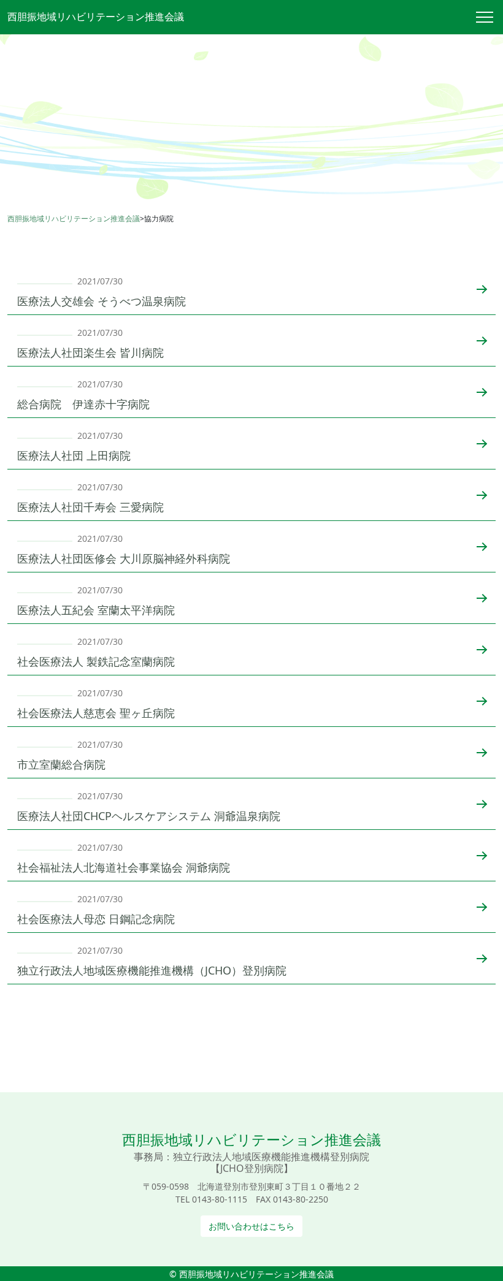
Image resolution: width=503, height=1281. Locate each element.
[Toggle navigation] (489, 17)
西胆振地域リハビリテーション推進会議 (95, 16)
